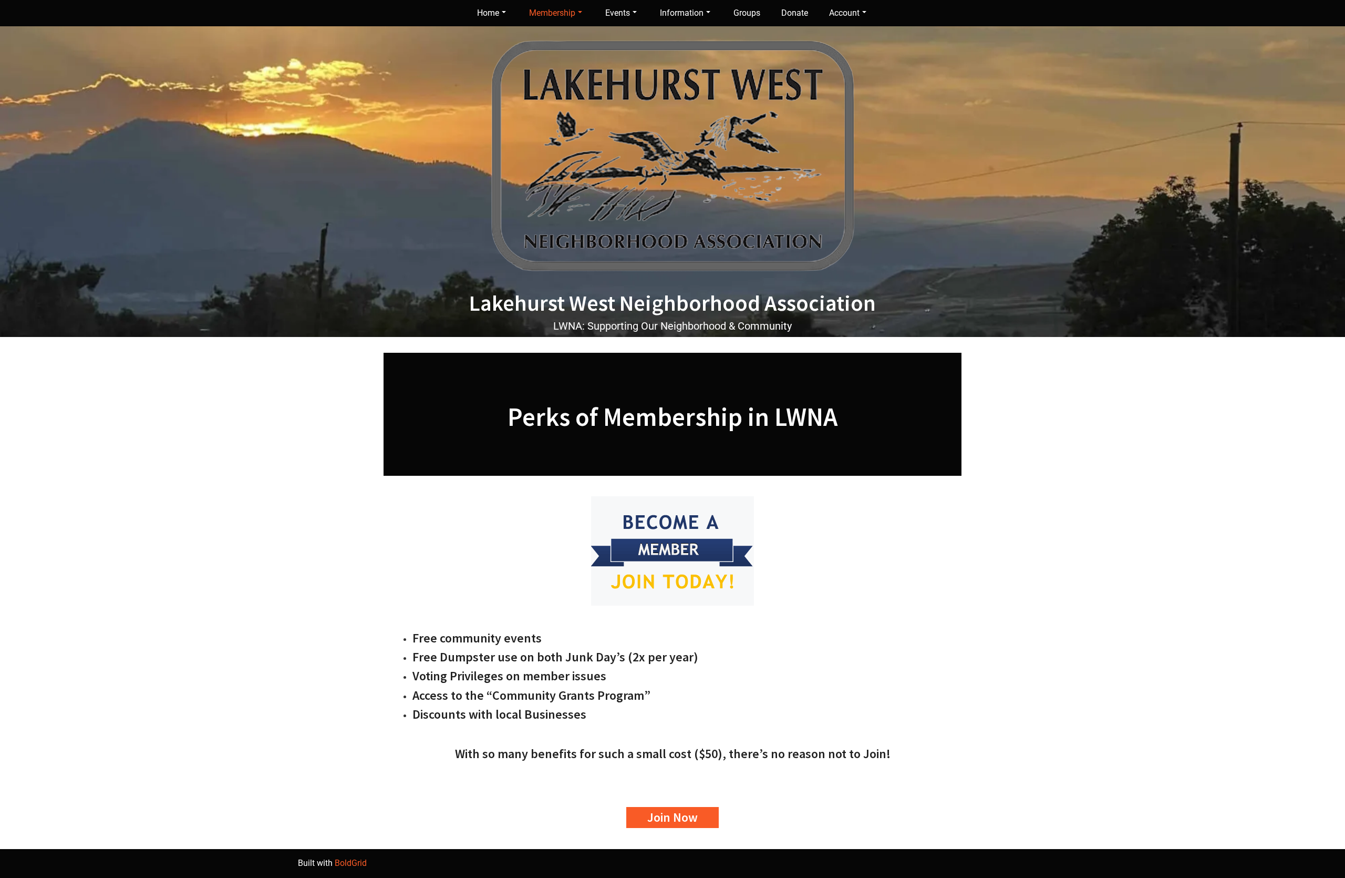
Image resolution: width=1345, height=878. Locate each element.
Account (844, 13)
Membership (552, 13)
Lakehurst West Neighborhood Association (672, 303)
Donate (794, 13)
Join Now (672, 817)
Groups (746, 13)
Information (681, 13)
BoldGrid (351, 863)
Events (617, 13)
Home (488, 13)
